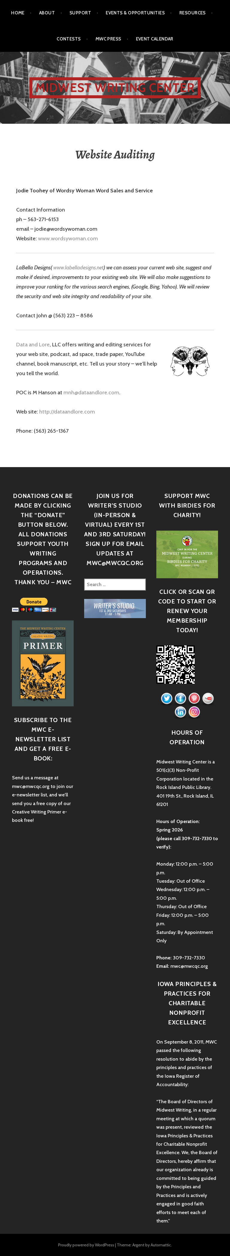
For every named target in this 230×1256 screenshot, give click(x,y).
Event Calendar (154, 39)
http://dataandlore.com (67, 411)
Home (18, 13)
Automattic (161, 1245)
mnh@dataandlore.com (91, 392)
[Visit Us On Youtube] (208, 698)
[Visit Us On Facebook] (180, 698)
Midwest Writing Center (115, 87)
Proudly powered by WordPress (86, 1245)
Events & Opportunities (135, 13)
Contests (69, 39)
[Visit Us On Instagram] (194, 712)
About (47, 13)
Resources (192, 13)
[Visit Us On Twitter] (166, 698)
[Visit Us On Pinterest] (194, 698)
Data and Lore (33, 344)
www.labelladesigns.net (78, 267)
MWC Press (108, 39)
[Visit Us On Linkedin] (180, 712)
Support (80, 13)
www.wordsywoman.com (68, 238)
